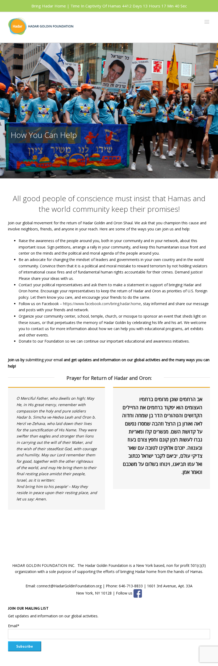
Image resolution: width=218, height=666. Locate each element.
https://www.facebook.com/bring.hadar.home (102, 303)
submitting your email (44, 359)
